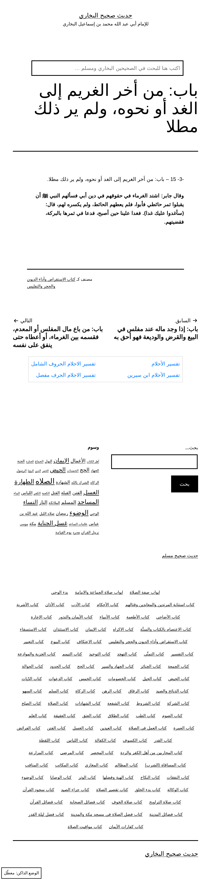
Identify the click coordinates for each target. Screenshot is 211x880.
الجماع (39, 461)
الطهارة (24, 481)
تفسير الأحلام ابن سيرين (153, 375)
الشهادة (63, 482)
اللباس (26, 492)
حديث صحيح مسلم (180, 555)
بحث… (191, 447)
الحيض (58, 469)
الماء (17, 493)
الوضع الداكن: (27, 873)
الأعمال (78, 461)
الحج (85, 470)
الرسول (21, 470)
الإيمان (61, 460)
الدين (38, 470)
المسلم (68, 502)
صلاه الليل (47, 513)
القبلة (66, 492)
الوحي (94, 513)
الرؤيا (31, 470)
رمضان (62, 513)
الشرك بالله (80, 482)
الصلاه (45, 480)
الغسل (91, 492)
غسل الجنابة (52, 522)
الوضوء (79, 512)
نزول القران (90, 532)
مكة (32, 523)
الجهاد (95, 470)
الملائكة (54, 502)
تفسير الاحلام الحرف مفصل (66, 375)
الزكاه (94, 482)
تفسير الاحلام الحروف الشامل (63, 363)
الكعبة (46, 493)
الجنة (21, 461)
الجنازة (30, 461)
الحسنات (72, 470)
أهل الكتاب (93, 461)
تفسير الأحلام (166, 363)
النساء (30, 502)
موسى (24, 524)
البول (48, 461)
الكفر (37, 493)
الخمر (45, 470)
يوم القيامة (63, 532)
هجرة (76, 532)
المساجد (88, 502)
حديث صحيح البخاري (105, 15)
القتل (55, 492)
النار (43, 502)
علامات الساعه (78, 524)
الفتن (77, 492)
